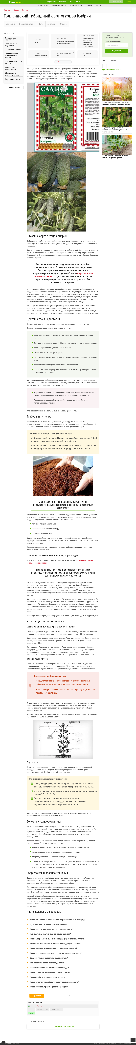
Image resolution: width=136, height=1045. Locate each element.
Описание (10, 24)
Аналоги (51, 24)
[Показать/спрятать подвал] (3, 1043)
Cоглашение (101, 1044)
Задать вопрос (14, 87)
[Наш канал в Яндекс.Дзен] (118, 66)
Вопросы (89, 5)
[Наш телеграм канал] (123, 66)
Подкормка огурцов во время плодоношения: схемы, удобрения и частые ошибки (115, 130)
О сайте (94, 1044)
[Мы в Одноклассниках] (109, 66)
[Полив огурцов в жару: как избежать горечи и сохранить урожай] (117, 145)
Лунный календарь (59, 5)
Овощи (16, 10)
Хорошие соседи (76, 5)
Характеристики (27, 24)
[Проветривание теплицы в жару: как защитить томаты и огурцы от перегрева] (117, 89)
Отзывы (63, 24)
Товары (78, 2)
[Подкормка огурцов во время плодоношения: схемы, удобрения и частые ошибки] (117, 117)
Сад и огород (51, 2)
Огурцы (25, 10)
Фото (41, 24)
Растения (7, 10)
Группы (99, 5)
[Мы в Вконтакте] (104, 66)
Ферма (15, 1)
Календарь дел (42, 5)
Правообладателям (111, 1044)
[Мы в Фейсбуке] (114, 66)
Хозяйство (62, 2)
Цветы (71, 2)
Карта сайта (127, 1044)
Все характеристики (64, 62)
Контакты (120, 1044)
